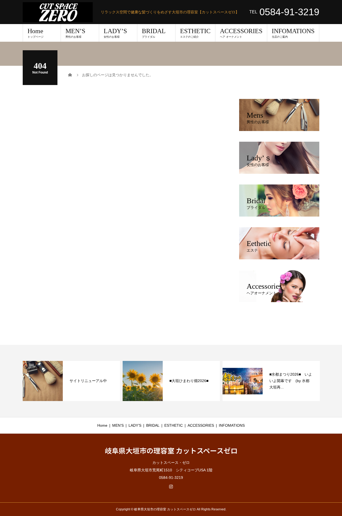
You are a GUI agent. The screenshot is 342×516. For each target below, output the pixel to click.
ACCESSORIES (241, 33)
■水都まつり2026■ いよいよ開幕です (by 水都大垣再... (290, 380)
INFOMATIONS (293, 33)
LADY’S (115, 33)
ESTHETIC (195, 33)
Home (36, 33)
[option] (71, 381)
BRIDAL (154, 33)
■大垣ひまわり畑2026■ (188, 381)
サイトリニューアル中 (88, 381)
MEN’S (75, 33)
